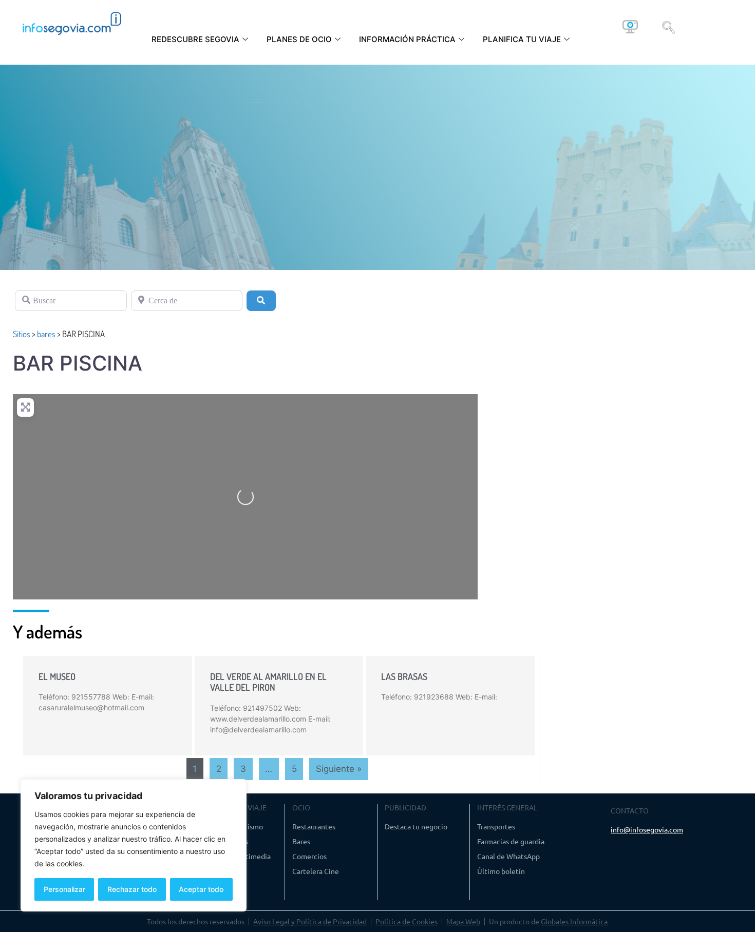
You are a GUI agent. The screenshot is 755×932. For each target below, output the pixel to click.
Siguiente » (339, 769)
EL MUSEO (57, 676)
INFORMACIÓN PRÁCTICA (407, 39)
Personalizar (64, 889)
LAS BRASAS (404, 676)
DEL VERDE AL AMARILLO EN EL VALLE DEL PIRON (268, 682)
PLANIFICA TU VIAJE (522, 39)
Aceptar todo (201, 889)
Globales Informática (574, 921)
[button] (668, 26)
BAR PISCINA (77, 363)
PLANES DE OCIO (299, 39)
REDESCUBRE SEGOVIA (195, 39)
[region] (134, 845)
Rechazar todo (132, 889)
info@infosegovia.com (647, 829)
